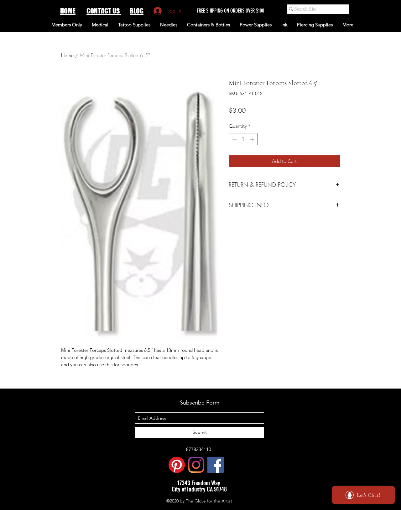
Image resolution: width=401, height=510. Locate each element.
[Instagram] (196, 465)
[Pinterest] (177, 465)
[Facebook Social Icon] (215, 465)
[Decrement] (234, 139)
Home (67, 55)
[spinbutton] (243, 139)
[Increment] (252, 139)
